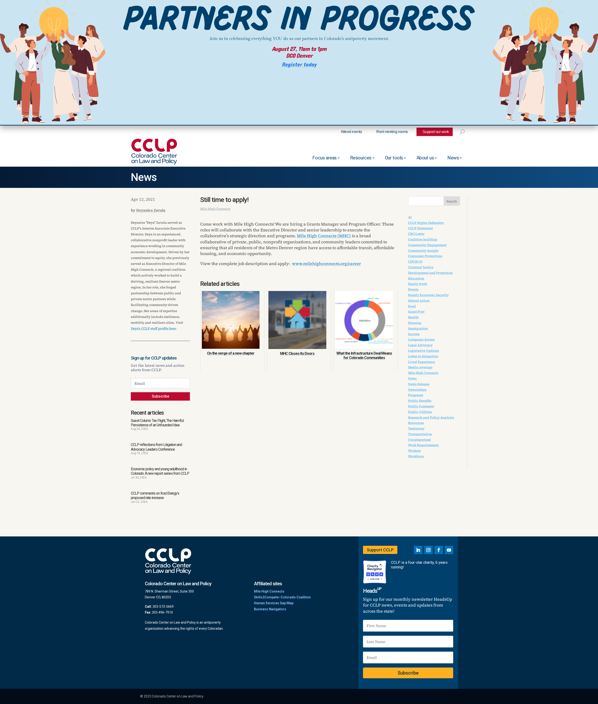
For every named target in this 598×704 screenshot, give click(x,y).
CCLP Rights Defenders (426, 222)
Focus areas (324, 158)
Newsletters (417, 389)
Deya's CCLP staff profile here (153, 328)
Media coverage (420, 367)
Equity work (417, 283)
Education (416, 278)
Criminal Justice (420, 267)
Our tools (394, 158)
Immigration (418, 328)
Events (413, 289)
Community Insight (423, 250)
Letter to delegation (423, 356)
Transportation (420, 434)
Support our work (436, 132)
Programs (415, 395)
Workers (414, 450)
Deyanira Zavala (150, 210)
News (453, 158)
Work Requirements (423, 445)
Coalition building (422, 239)
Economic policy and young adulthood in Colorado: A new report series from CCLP (160, 471)
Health (413, 317)
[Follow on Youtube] (449, 550)
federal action (419, 300)
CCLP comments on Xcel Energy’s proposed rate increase (155, 495)
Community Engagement (427, 245)
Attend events (351, 132)
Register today (299, 65)
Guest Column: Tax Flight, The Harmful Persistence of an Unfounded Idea (157, 422)
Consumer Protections (425, 256)
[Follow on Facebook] (438, 550)
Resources (360, 158)
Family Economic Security (428, 295)
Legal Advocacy (420, 345)
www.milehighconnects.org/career (326, 263)
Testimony (416, 428)
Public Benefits (419, 400)
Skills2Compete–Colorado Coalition (282, 597)
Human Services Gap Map (273, 603)
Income (414, 334)
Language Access (421, 339)
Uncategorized (419, 439)
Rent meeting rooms (392, 132)
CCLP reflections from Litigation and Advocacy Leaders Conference (156, 446)
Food (412, 306)
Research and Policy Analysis (431, 417)
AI (410, 217)
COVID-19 (415, 261)
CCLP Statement (420, 228)
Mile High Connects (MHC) (324, 236)
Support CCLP (380, 549)
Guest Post (416, 311)
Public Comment (421, 406)
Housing (414, 322)
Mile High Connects (215, 208)
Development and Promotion (430, 272)
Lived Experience (421, 361)
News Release (418, 384)
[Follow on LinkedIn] (418, 550)
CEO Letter (416, 233)
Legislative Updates (423, 350)
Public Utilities (420, 411)
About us (425, 158)
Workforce (416, 456)
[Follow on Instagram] (428, 550)
